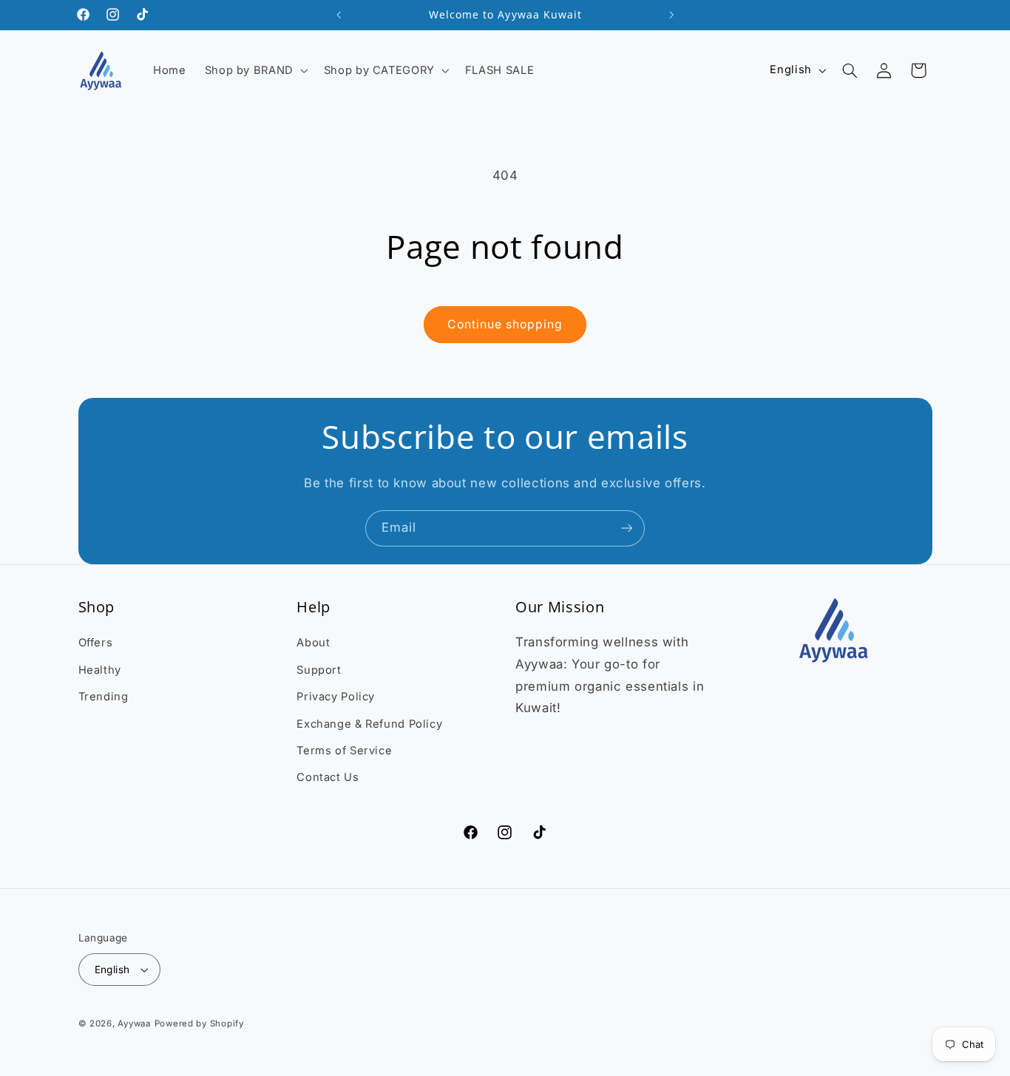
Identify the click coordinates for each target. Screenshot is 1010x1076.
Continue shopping (505, 324)
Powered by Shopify (199, 1023)
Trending (103, 696)
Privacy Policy (335, 696)
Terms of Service (344, 750)
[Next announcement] (671, 15)
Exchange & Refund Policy (369, 724)
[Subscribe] (627, 528)
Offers (95, 642)
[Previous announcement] (338, 15)
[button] (254, 70)
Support (318, 670)
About (313, 642)
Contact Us (327, 777)
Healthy (99, 670)
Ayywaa (134, 1023)
